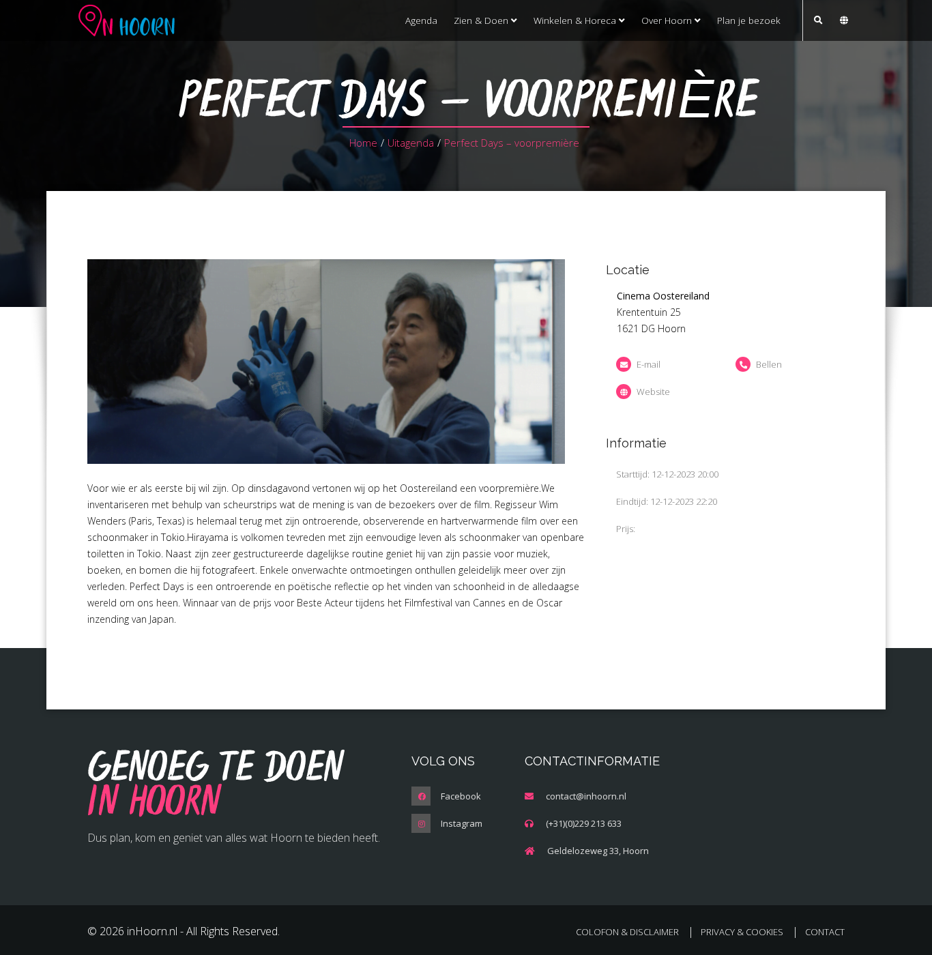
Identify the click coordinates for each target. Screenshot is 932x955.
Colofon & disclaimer (627, 932)
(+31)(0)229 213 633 (584, 823)
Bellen (769, 364)
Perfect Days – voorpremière (511, 142)
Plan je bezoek (749, 20)
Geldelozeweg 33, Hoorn (598, 850)
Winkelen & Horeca (576, 20)
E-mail (648, 364)
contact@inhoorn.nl (586, 796)
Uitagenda (411, 142)
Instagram (461, 823)
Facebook (461, 796)
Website (653, 391)
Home (363, 142)
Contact (825, 932)
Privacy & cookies (742, 932)
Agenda (421, 20)
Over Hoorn (668, 20)
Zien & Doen (482, 20)
